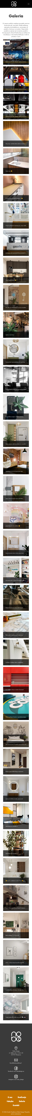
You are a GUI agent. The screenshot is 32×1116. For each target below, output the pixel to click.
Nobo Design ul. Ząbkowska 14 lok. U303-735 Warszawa (16, 1053)
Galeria (22, 1101)
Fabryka (10, 1101)
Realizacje (22, 1097)
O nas (10, 1097)
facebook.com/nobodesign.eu (16, 1071)
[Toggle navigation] (28, 4)
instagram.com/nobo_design (16, 1079)
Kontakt (16, 1105)
